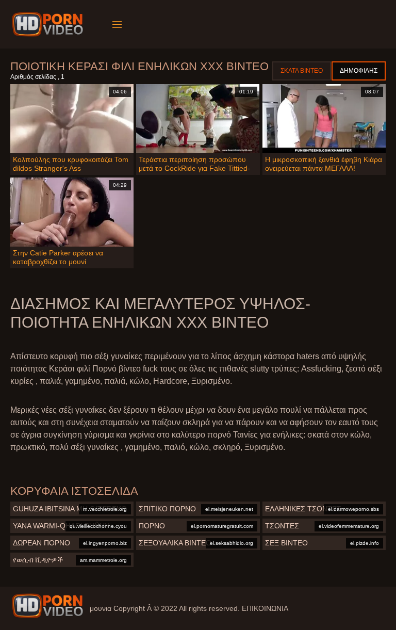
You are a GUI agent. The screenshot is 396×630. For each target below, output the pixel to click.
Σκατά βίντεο (301, 70)
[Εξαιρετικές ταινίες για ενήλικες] (47, 606)
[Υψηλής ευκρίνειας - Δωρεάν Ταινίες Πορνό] (49, 24)
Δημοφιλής (358, 70)
